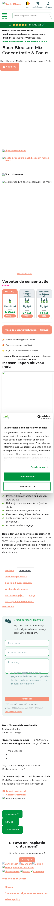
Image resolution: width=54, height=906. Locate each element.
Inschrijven (27, 859)
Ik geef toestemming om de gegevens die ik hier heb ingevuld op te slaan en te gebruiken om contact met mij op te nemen (30, 678)
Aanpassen (25, 486)
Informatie (11, 814)
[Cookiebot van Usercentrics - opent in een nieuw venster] (38, 417)
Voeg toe (11, 66)
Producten (11, 829)
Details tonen (38, 467)
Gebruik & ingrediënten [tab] (18, 583)
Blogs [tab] (32, 595)
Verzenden (27, 699)
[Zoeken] (50, 16)
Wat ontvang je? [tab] (14, 595)
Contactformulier (16, 794)
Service (9, 822)
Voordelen (8, 606)
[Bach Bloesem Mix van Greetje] (11, 4)
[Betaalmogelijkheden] (27, 867)
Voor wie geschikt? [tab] (16, 576)
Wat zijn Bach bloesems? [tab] (19, 601)
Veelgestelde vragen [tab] (16, 589)
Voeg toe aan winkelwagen (27, 330)
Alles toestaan (27, 476)
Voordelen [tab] (25, 570)
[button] (6, 15)
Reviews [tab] (9, 570)
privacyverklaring (13, 711)
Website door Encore (14, 878)
